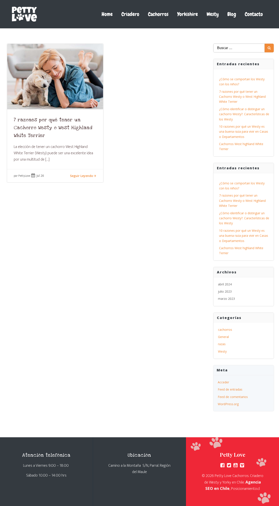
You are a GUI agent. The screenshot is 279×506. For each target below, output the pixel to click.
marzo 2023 (226, 299)
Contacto (254, 14)
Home (107, 14)
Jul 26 (40, 175)
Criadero (130, 14)
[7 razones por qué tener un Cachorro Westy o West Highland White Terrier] (55, 76)
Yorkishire (187, 14)
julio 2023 (225, 291)
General (223, 337)
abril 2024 (225, 284)
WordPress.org (228, 404)
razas (222, 344)
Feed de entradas (230, 389)
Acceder (223, 382)
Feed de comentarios (233, 397)
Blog (231, 14)
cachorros (225, 330)
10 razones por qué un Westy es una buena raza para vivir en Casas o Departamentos (243, 131)
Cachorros (158, 14)
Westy (213, 14)
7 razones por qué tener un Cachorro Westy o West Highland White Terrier (242, 96)
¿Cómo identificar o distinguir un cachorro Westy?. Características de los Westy (244, 114)
